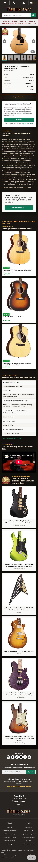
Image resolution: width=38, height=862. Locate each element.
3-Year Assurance (28, 844)
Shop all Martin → (19, 97)
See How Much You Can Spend (19, 786)
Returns (28, 841)
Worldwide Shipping (28, 837)
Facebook (12, 757)
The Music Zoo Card (9, 837)
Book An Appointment (9, 830)
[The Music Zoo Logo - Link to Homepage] (19, 9)
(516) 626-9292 (28, 124)
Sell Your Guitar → (19, 208)
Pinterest (29, 757)
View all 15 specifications (12, 438)
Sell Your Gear (28, 830)
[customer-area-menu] (23, 3)
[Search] (33, 15)
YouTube (21, 757)
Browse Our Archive (19, 815)
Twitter (17, 757)
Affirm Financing (9, 834)
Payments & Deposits (28, 834)
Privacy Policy (14, 856)
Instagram (25, 757)
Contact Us (28, 827)
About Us (9, 827)
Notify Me (19, 120)
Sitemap (9, 844)
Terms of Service (20, 856)
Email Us (19, 805)
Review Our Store (9, 841)
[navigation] (5, 3)
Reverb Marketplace (8, 757)
